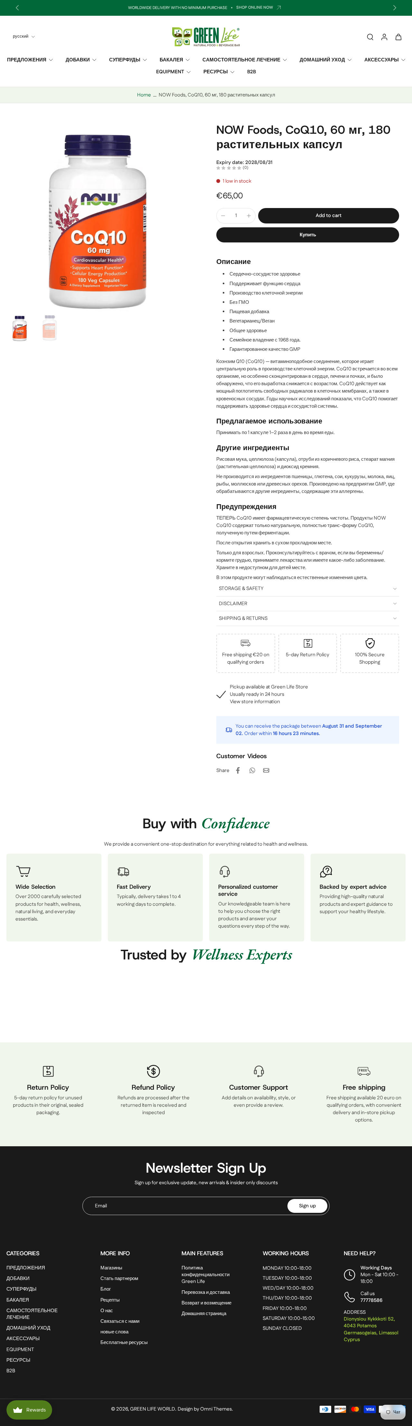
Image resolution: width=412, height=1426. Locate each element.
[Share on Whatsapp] (252, 770)
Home (144, 95)
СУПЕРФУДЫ (124, 60)
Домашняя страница (204, 1313)
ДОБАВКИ (78, 60)
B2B (251, 71)
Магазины (111, 1268)
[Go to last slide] (17, 8)
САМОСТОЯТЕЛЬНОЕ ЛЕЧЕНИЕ (241, 60)
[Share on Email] (266, 770)
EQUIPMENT (170, 71)
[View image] (20, 327)
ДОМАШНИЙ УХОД (322, 60)
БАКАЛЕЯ (171, 60)
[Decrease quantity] (223, 215)
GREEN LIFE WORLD (152, 1409)
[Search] (370, 36)
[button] (328, 215)
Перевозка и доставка (206, 1292)
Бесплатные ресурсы (124, 1343)
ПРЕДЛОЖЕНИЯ (26, 60)
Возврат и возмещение (206, 1303)
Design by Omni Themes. (205, 1409)
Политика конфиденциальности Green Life (205, 1275)
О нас (106, 1310)
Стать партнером (119, 1279)
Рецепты (110, 1300)
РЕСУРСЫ (215, 71)
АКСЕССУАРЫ (381, 60)
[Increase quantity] (248, 215)
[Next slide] (394, 8)
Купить (308, 235)
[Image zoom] (101, 217)
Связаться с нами (119, 1321)
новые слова (114, 1332)
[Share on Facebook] (238, 770)
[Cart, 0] (398, 37)
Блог (105, 1289)
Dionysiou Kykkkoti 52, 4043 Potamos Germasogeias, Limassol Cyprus (371, 1329)
